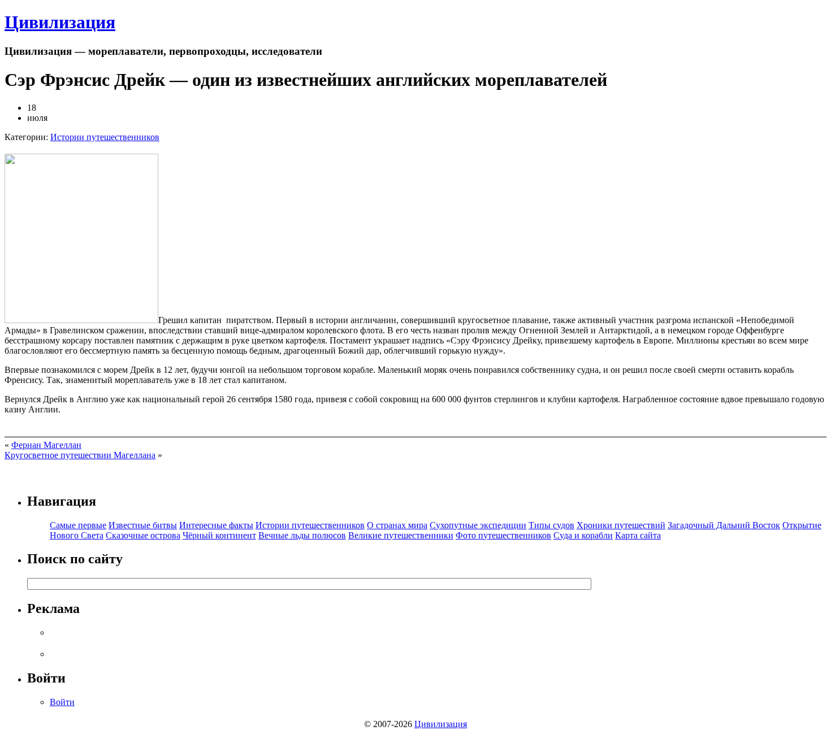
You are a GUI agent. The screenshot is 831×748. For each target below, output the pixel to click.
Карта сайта (638, 535)
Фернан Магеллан (46, 445)
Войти (62, 702)
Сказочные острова (143, 535)
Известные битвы (143, 525)
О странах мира (397, 525)
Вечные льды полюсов (302, 535)
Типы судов (551, 525)
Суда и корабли (583, 535)
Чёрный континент (219, 535)
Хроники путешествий (621, 525)
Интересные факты (216, 525)
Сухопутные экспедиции (478, 525)
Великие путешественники (400, 535)
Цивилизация (60, 22)
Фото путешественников (503, 535)
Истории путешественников (104, 137)
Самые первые (78, 525)
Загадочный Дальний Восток (724, 525)
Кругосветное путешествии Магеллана (80, 455)
